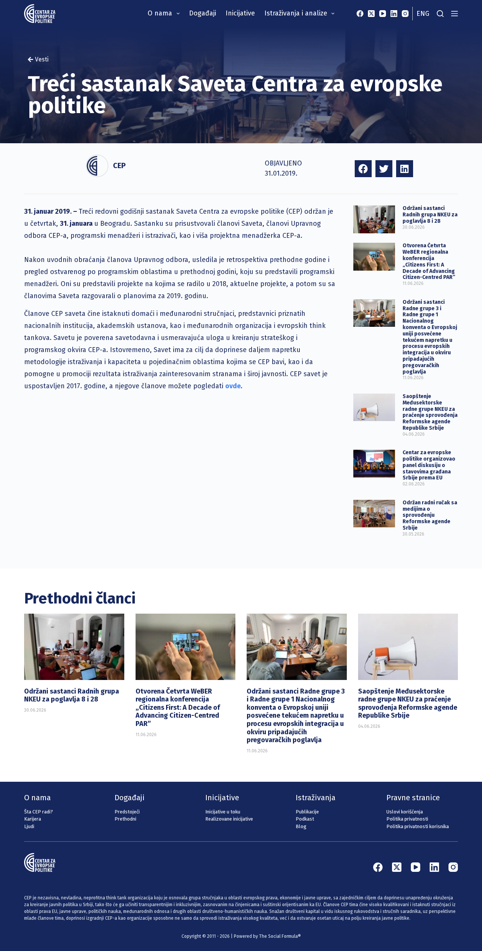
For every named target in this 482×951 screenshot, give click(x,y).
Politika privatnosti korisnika (417, 826)
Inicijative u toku (222, 812)
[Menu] (454, 13)
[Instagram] (405, 13)
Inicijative (240, 13)
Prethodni (125, 819)
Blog (301, 826)
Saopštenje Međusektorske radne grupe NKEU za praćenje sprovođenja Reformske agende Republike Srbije (430, 412)
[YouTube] (382, 13)
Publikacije (307, 812)
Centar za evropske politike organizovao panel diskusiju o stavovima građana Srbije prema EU (429, 465)
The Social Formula (278, 936)
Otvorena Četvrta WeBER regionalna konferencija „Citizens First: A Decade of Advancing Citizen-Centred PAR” (429, 261)
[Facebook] (360, 13)
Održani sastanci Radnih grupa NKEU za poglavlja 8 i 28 (430, 214)
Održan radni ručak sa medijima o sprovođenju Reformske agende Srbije (430, 515)
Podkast (305, 819)
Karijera (32, 819)
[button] (363, 168)
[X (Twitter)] (371, 13)
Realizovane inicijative (229, 819)
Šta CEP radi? (38, 812)
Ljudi (29, 826)
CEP (119, 165)
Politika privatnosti (407, 819)
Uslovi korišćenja (404, 812)
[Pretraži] (440, 13)
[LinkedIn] (393, 13)
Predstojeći (127, 812)
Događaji (202, 13)
